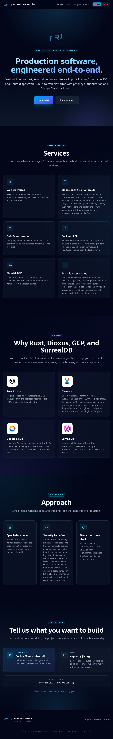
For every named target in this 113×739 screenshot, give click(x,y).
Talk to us (43, 99)
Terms (107, 719)
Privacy (97, 719)
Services (60, 4)
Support (77, 4)
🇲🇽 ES (105, 4)
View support (67, 100)
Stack (69, 4)
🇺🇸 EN (97, 4)
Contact (86, 4)
